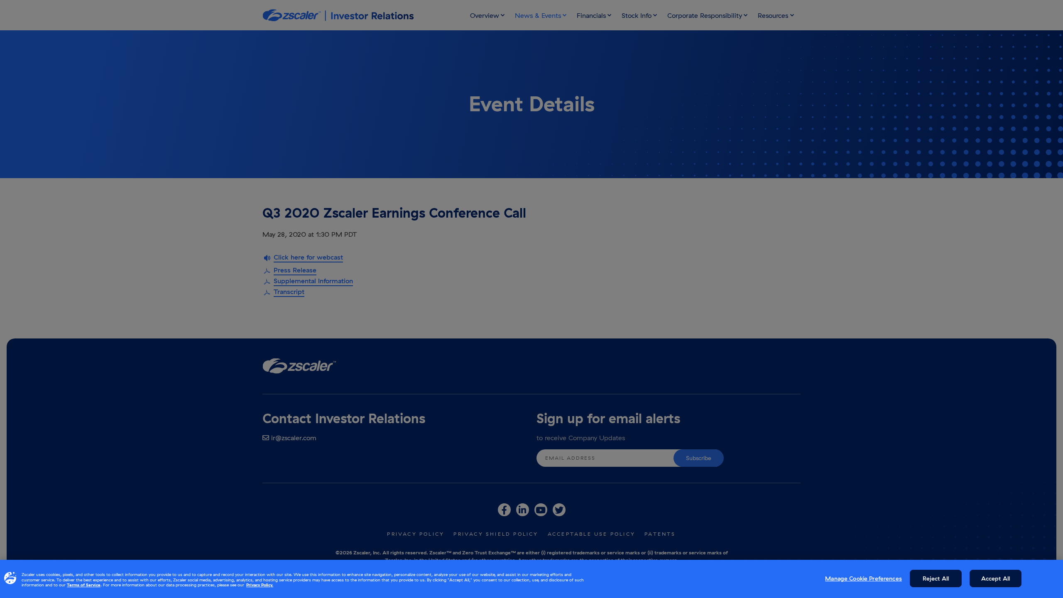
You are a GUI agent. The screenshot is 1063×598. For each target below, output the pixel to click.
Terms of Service (83, 585)
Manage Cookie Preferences (863, 578)
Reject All (936, 578)
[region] (531, 579)
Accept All (995, 578)
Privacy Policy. (259, 585)
